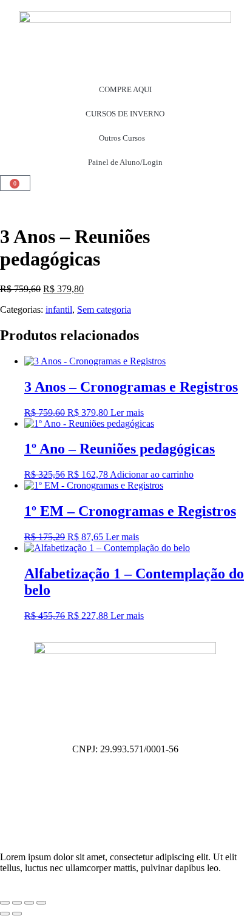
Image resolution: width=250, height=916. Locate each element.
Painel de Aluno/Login (125, 162)
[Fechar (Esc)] (41, 902)
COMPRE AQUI (125, 89)
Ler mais (127, 412)
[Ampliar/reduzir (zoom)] (5, 902)
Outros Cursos (122, 137)
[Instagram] (15, 781)
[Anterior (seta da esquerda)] (5, 913)
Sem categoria (104, 309)
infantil (59, 309)
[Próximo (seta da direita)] (17, 913)
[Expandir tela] (17, 902)
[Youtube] (15, 813)
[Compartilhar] (29, 902)
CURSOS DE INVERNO (125, 113)
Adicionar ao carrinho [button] (152, 474)
